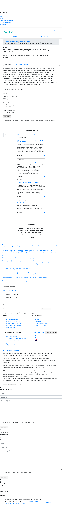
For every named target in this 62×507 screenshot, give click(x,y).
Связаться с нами (51, 332)
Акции (37, 319)
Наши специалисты (41, 323)
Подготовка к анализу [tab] (22, 64)
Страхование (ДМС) (12, 319)
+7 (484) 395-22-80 (9, 290)
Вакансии (38, 321)
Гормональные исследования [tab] (43, 135)
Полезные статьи (40, 325)
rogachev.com (17, 384)
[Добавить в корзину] (44, 155)
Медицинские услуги (13, 321)
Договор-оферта (11, 336)
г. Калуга (14, 36)
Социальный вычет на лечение (16, 342)
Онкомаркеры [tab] (9, 135)
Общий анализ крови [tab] (24, 135)
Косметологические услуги (15, 323)
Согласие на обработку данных (16, 338)
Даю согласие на (21, 313)
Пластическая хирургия (14, 325)
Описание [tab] (8, 64)
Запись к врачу (11, 327)
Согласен (48, 502)
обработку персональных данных (26, 313)
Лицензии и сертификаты (14, 340)
